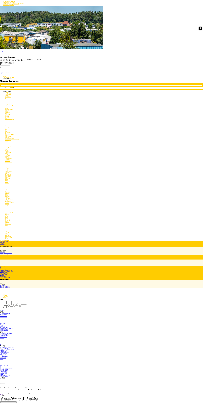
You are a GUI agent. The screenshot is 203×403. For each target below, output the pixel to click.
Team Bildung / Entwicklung (9, 212)
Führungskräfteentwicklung (9, 134)
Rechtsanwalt (7, 193)
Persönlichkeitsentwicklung (9, 187)
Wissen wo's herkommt (4, 351)
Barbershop (7, 99)
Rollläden (6, 197)
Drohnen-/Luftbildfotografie (9, 119)
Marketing (6, 177)
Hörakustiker (7, 149)
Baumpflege (7, 102)
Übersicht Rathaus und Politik (5, 313)
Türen (6, 223)
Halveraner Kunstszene (4, 330)
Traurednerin (7, 221)
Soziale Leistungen (3, 366)
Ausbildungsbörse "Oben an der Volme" (7, 349)
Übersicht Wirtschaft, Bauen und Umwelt (7, 347)
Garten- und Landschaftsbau (9, 138)
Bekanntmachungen (3, 317)
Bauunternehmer (7, 106)
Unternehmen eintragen (20, 85)
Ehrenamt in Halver (3, 373)
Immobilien (6, 153)
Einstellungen (3, 383)
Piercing (6, 189)
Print (5, 191)
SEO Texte (6, 200)
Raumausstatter (7, 192)
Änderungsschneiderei (8, 93)
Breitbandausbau (3, 360)
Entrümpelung (7, 122)
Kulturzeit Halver (3, 323)
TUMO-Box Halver (3, 325)
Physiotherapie (2, 244)
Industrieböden (7, 155)
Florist (6, 129)
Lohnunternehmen (8, 175)
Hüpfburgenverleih (8, 152)
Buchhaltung (7, 111)
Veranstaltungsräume (3, 344)
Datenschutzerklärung (172, 381)
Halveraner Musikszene (4, 329)
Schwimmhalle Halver (4, 343)
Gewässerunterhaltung (4, 356)
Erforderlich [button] (2, 384)
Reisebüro (6, 195)
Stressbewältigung (3, 276)
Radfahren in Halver (3, 341)
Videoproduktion (7, 229)
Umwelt (1, 355)
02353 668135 (2, 285)
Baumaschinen (7, 101)
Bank (5, 98)
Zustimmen (3, 385)
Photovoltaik (7, 188)
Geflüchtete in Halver (4, 376)
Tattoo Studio (7, 210)
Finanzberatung (7, 127)
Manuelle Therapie (3, 274)
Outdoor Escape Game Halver (5, 334)
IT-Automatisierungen (8, 158)
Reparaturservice (7, 196)
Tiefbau (6, 213)
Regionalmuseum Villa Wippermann (6, 328)
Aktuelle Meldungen (3, 314)
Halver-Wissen (2, 326)
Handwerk (6, 141)
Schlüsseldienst (7, 198)
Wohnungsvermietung (8, 237)
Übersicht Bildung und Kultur (5, 322)
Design (6, 118)
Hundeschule (7, 151)
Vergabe (1, 359)
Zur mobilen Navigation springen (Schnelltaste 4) (11, 4)
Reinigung (6, 194)
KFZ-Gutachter (7, 161)
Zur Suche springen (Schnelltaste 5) (8, 5)
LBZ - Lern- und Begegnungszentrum (6, 368)
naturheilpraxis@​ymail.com (5, 265)
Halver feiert (2, 336)
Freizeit (1, 339)
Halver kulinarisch (3, 337)
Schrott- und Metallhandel (9, 199)
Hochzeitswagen (7, 148)
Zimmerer (6, 238)
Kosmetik (6, 170)
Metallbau (6, 179)
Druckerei (6, 120)
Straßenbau (6, 208)
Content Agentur (7, 115)
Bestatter (6, 108)
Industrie (6, 154)
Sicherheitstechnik (8, 201)
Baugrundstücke (3, 358)
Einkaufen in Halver (4, 85)
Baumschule (7, 103)
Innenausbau (7, 157)
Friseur (6, 133)
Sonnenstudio (7, 203)
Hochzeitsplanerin (8, 147)
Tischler (6, 215)
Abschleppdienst (7, 92)
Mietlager (6, 180)
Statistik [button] (1, 394)
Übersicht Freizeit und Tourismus (6, 333)
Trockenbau (7, 222)
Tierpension (7, 214)
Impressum (2, 53)
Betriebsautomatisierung (9, 109)
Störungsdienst (7, 207)
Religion (1, 374)
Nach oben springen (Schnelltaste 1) (9, 1)
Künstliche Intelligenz (8, 171)
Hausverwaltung (7, 143)
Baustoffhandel (7, 104)
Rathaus (1, 315)
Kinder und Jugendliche (4, 370)
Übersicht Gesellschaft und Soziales (6, 364)
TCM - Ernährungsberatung (5, 277)
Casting (6, 113)
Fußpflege (6, 135)
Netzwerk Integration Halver (5, 375)
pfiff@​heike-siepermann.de (5, 286)
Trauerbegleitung (7, 219)
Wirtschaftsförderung (3, 353)
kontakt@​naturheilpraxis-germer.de (6, 253)
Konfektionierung (8, 168)
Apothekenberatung (8, 94)
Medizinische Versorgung (4, 369)
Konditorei (6, 167)
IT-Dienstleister (7, 159)
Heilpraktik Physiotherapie (4, 273)
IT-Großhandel (7, 160)
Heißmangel (7, 144)
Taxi (5, 211)
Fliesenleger (7, 128)
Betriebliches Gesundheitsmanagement (6, 271)
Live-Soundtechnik (8, 174)
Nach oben (2, 299)
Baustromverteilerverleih (9, 105)
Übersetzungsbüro (8, 224)
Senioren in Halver (3, 372)
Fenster (6, 126)
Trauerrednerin (7, 220)
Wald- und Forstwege (4, 348)
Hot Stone (6, 150)
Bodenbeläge (7, 110)
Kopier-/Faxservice (8, 169)
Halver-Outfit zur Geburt (4, 365)
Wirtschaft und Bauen (6, 291)
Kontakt (4, 294)
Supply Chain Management (9, 209)
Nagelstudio (7, 183)
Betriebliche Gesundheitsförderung (6, 270)
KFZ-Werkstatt (7, 164)
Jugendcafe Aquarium (4, 371)
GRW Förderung (3, 354)
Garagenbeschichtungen (9, 136)
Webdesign (6, 231)
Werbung (6, 234)
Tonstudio (6, 216)
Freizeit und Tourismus (6, 290)
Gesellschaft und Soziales (7, 292)
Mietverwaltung (7, 181)
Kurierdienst (7, 172)
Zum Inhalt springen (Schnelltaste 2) (9, 2)
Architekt (6, 95)
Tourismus (2, 338)
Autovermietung (7, 96)
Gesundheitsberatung (3, 272)
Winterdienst (7, 235)
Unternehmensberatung (8, 226)
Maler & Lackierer (8, 176)
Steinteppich (7, 205)
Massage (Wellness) (8, 178)
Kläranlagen (7, 165)
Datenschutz (5, 295)
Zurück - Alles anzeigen (4, 240)
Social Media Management (9, 202)
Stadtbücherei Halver (3, 327)
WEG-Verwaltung (8, 233)
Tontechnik (6, 217)
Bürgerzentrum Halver (4, 367)
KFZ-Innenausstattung (8, 162)
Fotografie (6, 131)
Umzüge (6, 225)
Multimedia (6, 182)
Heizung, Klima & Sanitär (9, 145)
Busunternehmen (7, 112)
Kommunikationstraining (9, 166)
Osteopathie (2, 243)
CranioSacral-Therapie (4, 241)
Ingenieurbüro (7, 156)
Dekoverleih (7, 117)
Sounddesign (7, 204)
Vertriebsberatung (8, 228)
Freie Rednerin (7, 132)
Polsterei (6, 190)
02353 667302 (2, 252)
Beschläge (6, 107)
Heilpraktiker (2, 242)
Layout (6, 173)
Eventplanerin (7, 124)
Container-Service (8, 114)
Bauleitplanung (2, 357)
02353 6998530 (3, 264)
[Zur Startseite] (101, 51)
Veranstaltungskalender (4, 335)
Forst (5, 130)
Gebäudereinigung (8, 140)
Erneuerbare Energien (8, 123)
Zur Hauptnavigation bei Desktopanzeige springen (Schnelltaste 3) (14, 3)
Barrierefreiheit (5, 296)
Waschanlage (7, 230)
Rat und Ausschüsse (3, 316)
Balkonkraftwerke (8, 97)
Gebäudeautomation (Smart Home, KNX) (12, 139)
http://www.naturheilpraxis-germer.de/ (6, 254)
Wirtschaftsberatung (8, 236)
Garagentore (7, 137)
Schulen (1, 324)
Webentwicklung (7, 232)
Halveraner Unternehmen (12, 85)
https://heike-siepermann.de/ (5, 287)
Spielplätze (2, 342)
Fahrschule (6, 125)
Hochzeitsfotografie (8, 146)
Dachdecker (7, 116)
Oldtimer (6, 186)
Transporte (6, 218)
